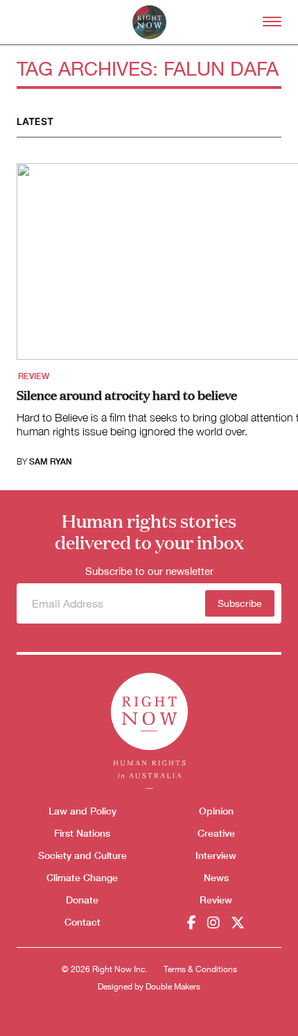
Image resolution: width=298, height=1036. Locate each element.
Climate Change (82, 877)
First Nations (82, 833)
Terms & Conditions (200, 969)
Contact (82, 922)
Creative (216, 833)
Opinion (216, 811)
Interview (215, 855)
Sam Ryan (50, 462)
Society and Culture (82, 855)
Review (33, 376)
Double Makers (173, 987)
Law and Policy (82, 811)
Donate (82, 899)
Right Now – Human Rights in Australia (149, 22)
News (216, 877)
